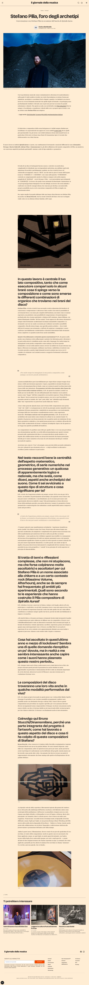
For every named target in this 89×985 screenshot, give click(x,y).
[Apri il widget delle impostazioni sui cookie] (2, 982)
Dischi (49, 960)
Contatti (77, 960)
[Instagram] (84, 952)
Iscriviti (39, 961)
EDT (76, 962)
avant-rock (58, 130)
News (49, 964)
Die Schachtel (61, 106)
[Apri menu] (2, 3)
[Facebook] (81, 952)
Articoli (46, 10)
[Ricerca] (78, 3)
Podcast (50, 966)
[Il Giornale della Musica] (44, 2)
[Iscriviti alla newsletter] (82, 3)
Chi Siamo (77, 958)
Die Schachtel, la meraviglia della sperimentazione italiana (45, 114)
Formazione (51, 962)
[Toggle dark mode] (86, 3)
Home (42, 10)
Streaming (50, 970)
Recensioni (50, 968)
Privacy (77, 964)
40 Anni (63, 960)
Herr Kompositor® (66, 958)
